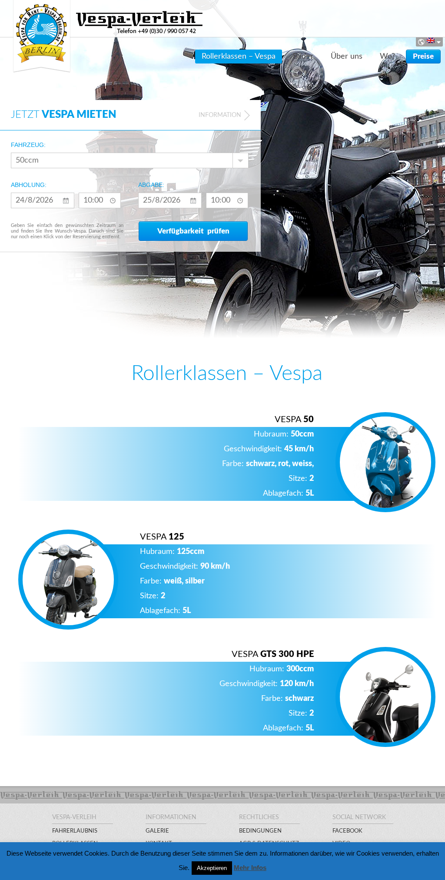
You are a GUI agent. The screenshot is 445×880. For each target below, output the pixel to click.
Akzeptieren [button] (212, 868)
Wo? (387, 56)
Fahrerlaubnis (74, 831)
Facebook (347, 831)
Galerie (157, 831)
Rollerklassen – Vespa (239, 56)
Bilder (303, 56)
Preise (423, 56)
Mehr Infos (250, 867)
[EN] (427, 40)
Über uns (346, 56)
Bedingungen (260, 831)
